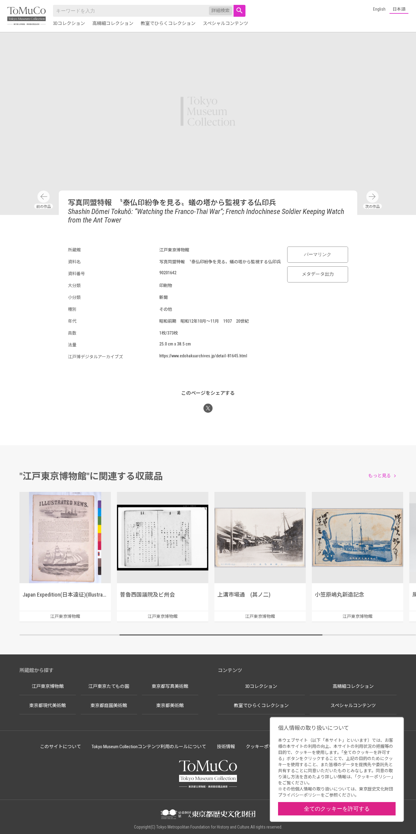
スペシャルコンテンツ (225, 23)
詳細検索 (220, 10)
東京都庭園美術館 (108, 705)
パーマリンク (317, 254)
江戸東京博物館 (48, 686)
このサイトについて (60, 746)
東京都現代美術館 (47, 705)
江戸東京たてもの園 (108, 686)
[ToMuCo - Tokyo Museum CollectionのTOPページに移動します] (26, 16)
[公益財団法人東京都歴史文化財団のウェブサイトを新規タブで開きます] (208, 814)
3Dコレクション (69, 23)
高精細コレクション (112, 23)
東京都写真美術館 (170, 686)
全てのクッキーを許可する (337, 808)
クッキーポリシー (264, 746)
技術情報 (226, 746)
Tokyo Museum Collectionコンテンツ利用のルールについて (149, 746)
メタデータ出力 (318, 274)
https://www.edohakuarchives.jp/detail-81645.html (203, 355)
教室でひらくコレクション (168, 23)
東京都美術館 (170, 705)
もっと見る (379, 475)
